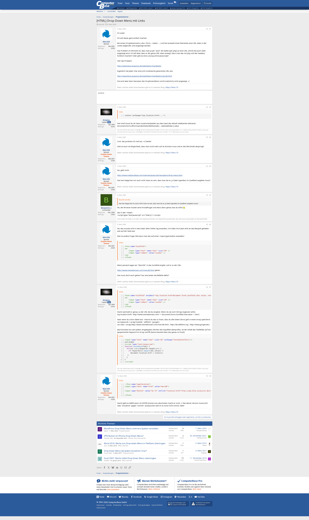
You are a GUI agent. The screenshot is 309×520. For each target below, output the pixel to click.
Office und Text (123, 446)
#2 (210, 107)
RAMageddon (132, 8)
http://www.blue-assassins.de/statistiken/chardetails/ (139, 66)
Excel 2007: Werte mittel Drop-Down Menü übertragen (130, 458)
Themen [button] (135, 3)
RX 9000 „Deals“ (162, 8)
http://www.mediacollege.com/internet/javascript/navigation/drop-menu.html (149, 175)
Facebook (137, 497)
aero (105, 446)
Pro (109, 122)
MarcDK (101, 24)
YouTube (201, 497)
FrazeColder (108, 453)
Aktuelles (100, 11)
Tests (127, 3)
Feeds (101, 497)
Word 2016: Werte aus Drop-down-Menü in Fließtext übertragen (134, 443)
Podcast (122, 8)
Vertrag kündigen (144, 505)
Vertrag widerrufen (129, 505)
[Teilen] (206, 29)
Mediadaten (117, 505)
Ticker (120, 3)
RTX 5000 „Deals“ (146, 8)
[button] (104, 11)
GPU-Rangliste (193, 8)
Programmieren (124, 431)
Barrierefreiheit (157, 505)
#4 (210, 166)
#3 (210, 137)
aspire (106, 431)
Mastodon (181, 497)
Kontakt (109, 505)
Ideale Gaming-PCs (178, 8)
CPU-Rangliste (207, 8)
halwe (205, 445)
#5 (210, 195)
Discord (113, 497)
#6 (210, 224)
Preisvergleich (159, 3)
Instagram (167, 497)
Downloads (146, 3)
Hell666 (106, 461)
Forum (170, 3)
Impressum (101, 505)
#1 (210, 29)
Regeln (120, 11)
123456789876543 (200, 460)
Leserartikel (111, 11)
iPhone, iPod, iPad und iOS (137, 438)
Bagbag (204, 453)
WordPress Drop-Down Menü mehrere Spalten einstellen (131, 428)
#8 (210, 376)
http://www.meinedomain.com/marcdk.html (135, 270)
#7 (210, 287)
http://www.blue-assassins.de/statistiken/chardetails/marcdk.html (144, 76)
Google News (152, 497)
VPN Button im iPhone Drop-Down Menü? (124, 435)
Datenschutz (101, 508)
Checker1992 (108, 438)
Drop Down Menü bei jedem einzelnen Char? (125, 450)
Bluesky (125, 497)
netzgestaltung (202, 430)
